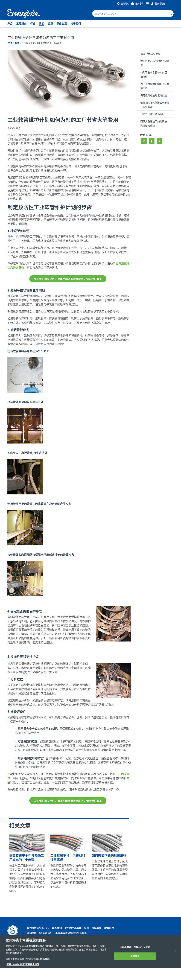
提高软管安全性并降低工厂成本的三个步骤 (26, 857)
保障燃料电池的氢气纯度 (153, 95)
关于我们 (76, 23)
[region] (90, 951)
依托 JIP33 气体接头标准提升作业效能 (154, 105)
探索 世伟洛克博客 (150, 53)
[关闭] (175, 951)
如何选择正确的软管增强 (109, 855)
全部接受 (135, 956)
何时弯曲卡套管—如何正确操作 (153, 74)
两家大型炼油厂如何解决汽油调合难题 (153, 123)
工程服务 (21, 23)
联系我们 (57, 927)
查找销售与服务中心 (38, 927)
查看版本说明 (32, 964)
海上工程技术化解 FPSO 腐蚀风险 (154, 86)
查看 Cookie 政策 (16, 964)
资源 (50, 23)
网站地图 (32, 933)
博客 (41, 23)
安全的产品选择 (73, 927)
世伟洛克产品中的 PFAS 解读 (154, 63)
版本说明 (109, 927)
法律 (86, 927)
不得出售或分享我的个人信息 (71, 933)
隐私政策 (96, 927)
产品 (10, 23)
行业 (33, 23)
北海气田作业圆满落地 (152, 114)
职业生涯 (62, 23)
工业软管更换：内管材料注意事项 (67, 857)
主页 (10, 42)
